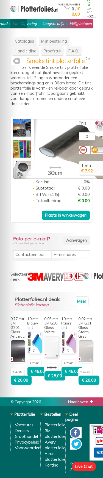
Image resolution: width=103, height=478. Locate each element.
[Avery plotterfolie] (53, 279)
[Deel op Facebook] (76, 436)
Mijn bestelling (54, 41)
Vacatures (24, 424)
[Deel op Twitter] (76, 448)
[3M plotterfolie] (35, 279)
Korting (52, 465)
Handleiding (26, 51)
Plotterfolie (55, 424)
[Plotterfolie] (34, 16)
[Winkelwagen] (66, 8)
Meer (81, 301)
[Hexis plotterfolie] (73, 279)
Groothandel (26, 436)
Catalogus (24, 41)
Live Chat (84, 466)
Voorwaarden (27, 447)
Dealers (22, 430)
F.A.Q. (73, 51)
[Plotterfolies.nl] (16, 62)
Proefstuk (52, 51)
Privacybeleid (27, 442)
